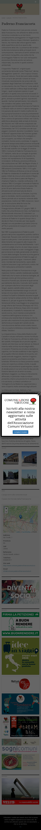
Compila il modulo (20, 432)
